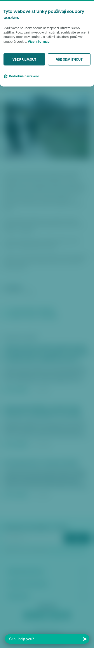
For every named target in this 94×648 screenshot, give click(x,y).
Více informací (39, 42)
